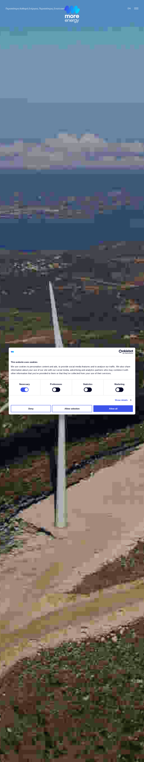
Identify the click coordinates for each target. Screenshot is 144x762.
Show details (121, 400)
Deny (30, 408)
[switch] (56, 389)
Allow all (113, 408)
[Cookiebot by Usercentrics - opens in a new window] (121, 352)
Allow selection (72, 408)
